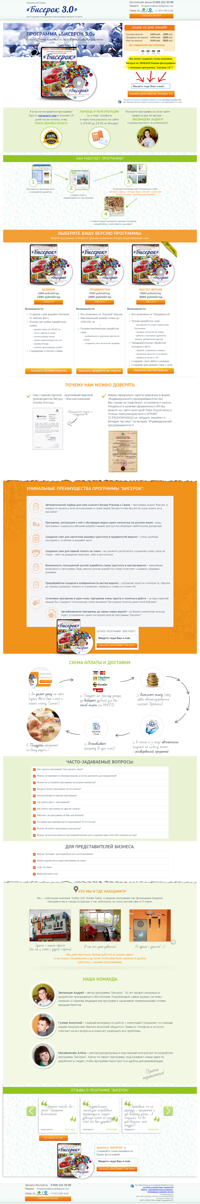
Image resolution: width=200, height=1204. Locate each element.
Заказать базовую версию (48, 370)
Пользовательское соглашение (160, 1190)
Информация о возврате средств (160, 1192)
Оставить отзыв (53, 1138)
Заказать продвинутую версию (99, 370)
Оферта (144, 1190)
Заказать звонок (151, 15)
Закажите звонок (48, 1198)
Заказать (48, 302)
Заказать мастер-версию (150, 370)
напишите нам (47, 115)
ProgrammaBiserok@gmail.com (157, 6)
